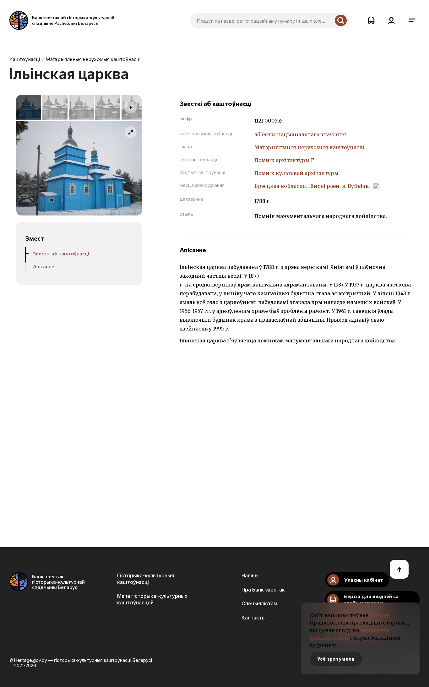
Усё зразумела (336, 659)
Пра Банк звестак (263, 589)
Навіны (250, 575)
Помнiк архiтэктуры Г (284, 160)
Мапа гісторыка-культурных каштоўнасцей (152, 599)
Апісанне (43, 266)
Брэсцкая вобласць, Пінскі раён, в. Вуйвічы (312, 186)
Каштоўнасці (24, 59)
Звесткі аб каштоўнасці (61, 253)
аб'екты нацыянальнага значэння (300, 134)
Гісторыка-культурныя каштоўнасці (145, 578)
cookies (380, 615)
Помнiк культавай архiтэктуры (296, 173)
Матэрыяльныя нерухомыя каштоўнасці (93, 59)
